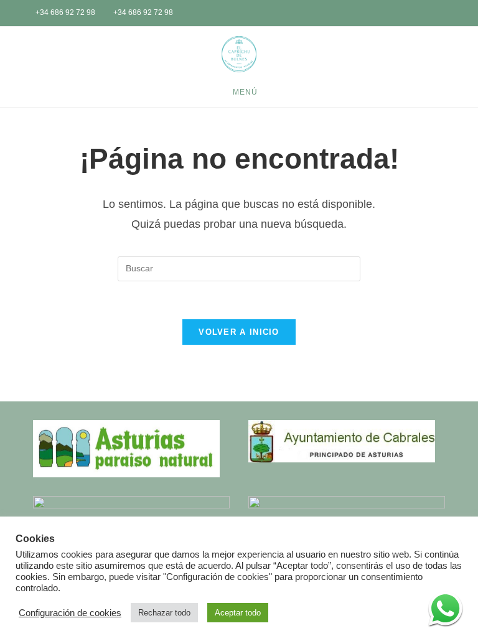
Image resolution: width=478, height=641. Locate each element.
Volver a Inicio (239, 332)
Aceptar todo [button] (238, 612)
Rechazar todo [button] (164, 612)
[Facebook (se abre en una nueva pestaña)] (430, 14)
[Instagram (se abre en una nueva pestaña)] (446, 14)
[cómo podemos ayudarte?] (445, 608)
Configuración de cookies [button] (70, 613)
